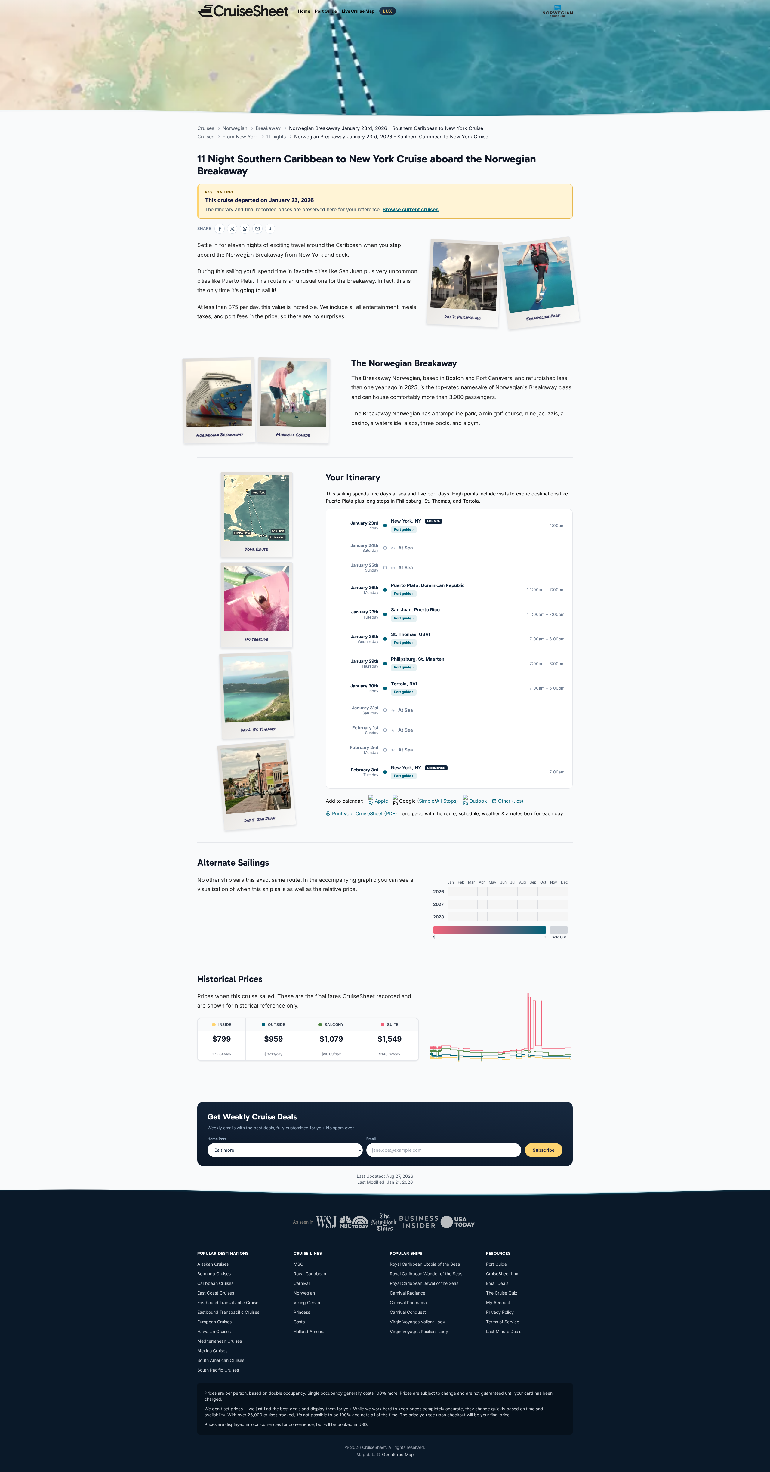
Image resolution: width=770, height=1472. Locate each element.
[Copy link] (270, 229)
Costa (299, 1321)
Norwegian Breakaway (254, 255)
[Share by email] (257, 229)
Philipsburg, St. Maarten (417, 659)
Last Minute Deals (503, 1331)
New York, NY (406, 521)
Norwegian (304, 1292)
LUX (387, 11)
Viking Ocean (307, 1302)
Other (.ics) (510, 801)
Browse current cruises (411, 209)
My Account (498, 1302)
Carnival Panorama (408, 1302)
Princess (302, 1312)
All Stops (446, 801)
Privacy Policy (500, 1312)
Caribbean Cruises (215, 1283)
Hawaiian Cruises (214, 1331)
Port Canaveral (494, 378)
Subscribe (544, 1150)
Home (304, 11)
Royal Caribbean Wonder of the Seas (426, 1273)
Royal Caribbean (310, 1273)
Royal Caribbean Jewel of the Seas (424, 1283)
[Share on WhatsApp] (245, 229)
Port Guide (326, 11)
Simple (426, 801)
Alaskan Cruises (213, 1264)
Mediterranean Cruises (219, 1341)
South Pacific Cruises (218, 1369)
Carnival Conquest (408, 1312)
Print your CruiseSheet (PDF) (364, 813)
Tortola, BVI (404, 684)
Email (371, 1139)
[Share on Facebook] (219, 229)
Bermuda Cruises (214, 1273)
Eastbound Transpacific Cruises (228, 1312)
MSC (298, 1264)
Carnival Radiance (407, 1292)
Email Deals (497, 1283)
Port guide (404, 529)
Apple (381, 801)
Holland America (310, 1331)
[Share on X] (232, 229)
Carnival (302, 1283)
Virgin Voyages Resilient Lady (419, 1331)
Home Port (217, 1139)
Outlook (478, 801)
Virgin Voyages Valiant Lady (417, 1321)
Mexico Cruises (212, 1350)
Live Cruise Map (358, 11)
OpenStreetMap (398, 1454)
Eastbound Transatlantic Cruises (228, 1302)
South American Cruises (220, 1360)
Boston (455, 378)
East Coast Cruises (215, 1292)
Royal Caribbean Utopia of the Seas (425, 1264)
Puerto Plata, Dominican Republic (428, 585)
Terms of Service (502, 1321)
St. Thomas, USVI (410, 634)
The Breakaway (371, 378)
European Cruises (214, 1321)
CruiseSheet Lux (502, 1273)
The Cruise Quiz (501, 1292)
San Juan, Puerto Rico (415, 610)
